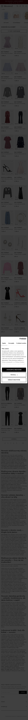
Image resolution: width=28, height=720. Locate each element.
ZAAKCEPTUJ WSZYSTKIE (14, 369)
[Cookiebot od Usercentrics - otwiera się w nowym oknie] (19, 339)
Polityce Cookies (19, 362)
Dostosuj (13, 374)
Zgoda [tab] (4, 343)
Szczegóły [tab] (11, 343)
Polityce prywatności (7, 362)
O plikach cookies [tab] (21, 343)
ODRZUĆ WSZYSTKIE (14, 379)
